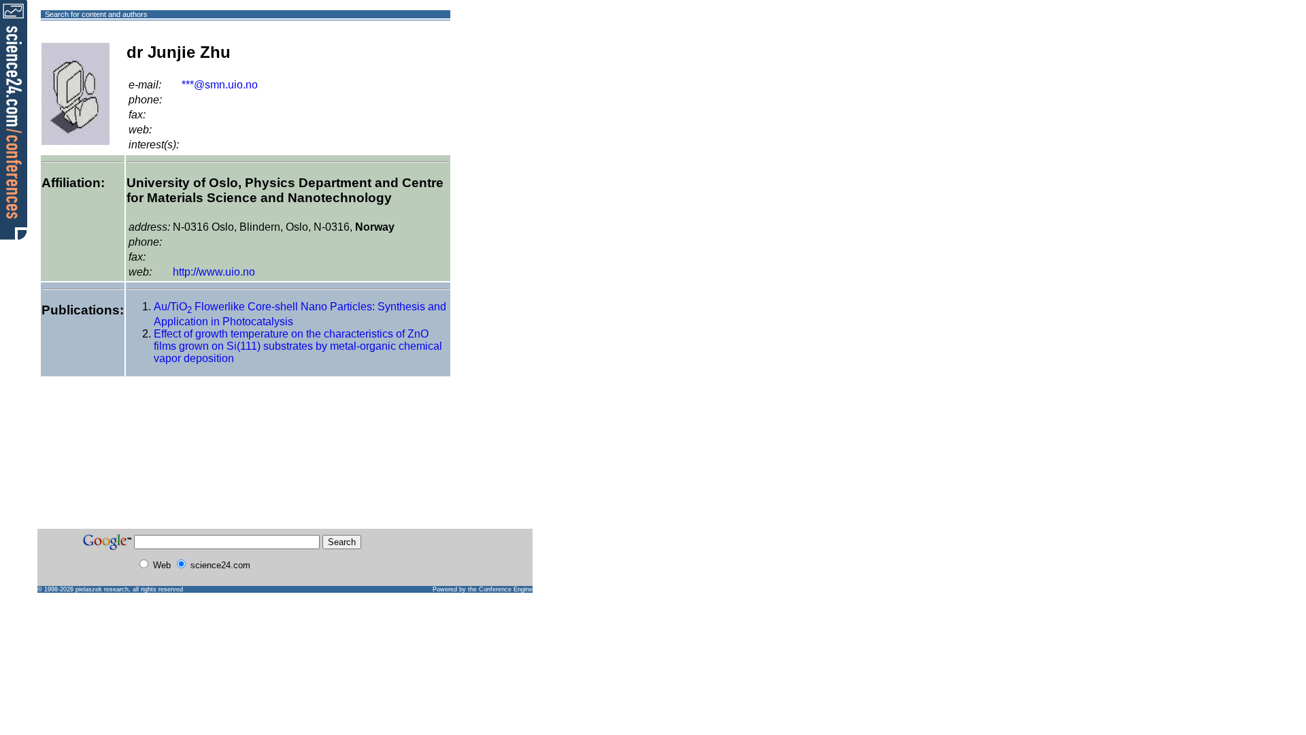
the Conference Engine (500, 589)
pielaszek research (102, 589)
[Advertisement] (499, 63)
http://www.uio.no (214, 272)
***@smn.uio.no (220, 85)
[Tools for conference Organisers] (13, 119)
